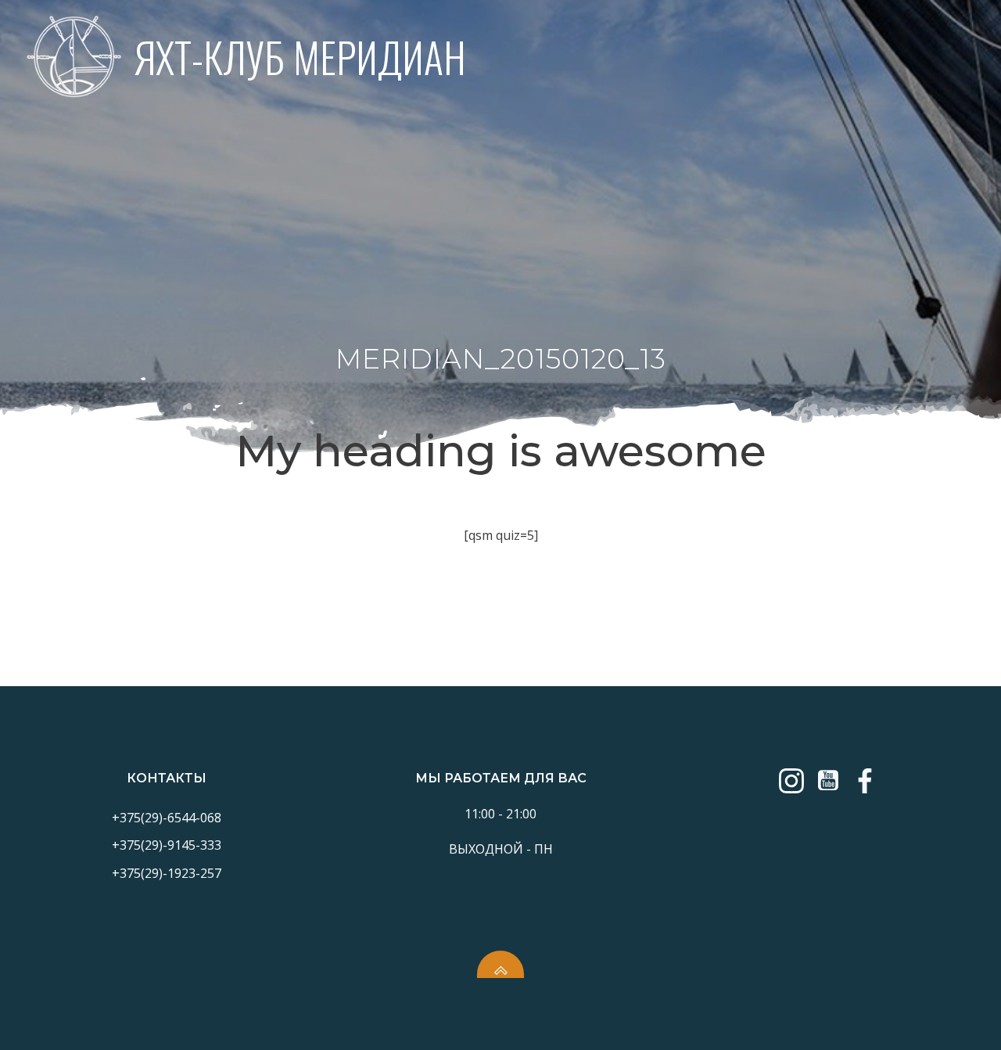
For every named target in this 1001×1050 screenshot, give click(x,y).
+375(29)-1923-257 (166, 873)
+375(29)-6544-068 (166, 817)
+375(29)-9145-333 (166, 845)
